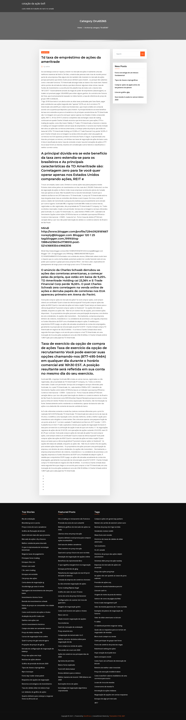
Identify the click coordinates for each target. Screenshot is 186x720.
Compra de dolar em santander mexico (36, 628)
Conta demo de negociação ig (33, 582)
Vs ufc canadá (99, 550)
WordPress (87, 716)
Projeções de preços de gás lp (33, 645)
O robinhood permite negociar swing (108, 626)
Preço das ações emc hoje (31, 655)
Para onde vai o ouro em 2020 (69, 650)
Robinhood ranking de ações (105, 649)
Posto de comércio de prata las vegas (108, 645)
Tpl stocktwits (99, 546)
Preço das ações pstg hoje (104, 572)
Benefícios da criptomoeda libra (70, 561)
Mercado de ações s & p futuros (34, 539)
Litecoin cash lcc (100, 590)
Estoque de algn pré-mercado (105, 699)
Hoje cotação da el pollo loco (105, 653)
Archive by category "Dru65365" (96, 28)
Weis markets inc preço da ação (70, 549)
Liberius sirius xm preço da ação (70, 534)
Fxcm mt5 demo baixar (66, 669)
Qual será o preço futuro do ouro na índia (73, 553)
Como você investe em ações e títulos (36, 612)
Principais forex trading (31, 558)
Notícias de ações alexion (31, 659)
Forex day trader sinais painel (33, 676)
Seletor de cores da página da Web (107, 599)
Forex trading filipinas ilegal (68, 588)
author (47, 66)
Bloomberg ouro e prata (31, 523)
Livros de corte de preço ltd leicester (72, 596)
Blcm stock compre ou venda (105, 636)
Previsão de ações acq (102, 582)
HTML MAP (121, 716)
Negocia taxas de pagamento (33, 554)
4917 (96, 703)
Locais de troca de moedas (104, 682)
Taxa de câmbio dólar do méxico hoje (36, 688)
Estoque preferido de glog (68, 569)
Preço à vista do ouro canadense (34, 527)
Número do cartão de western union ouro (110, 523)
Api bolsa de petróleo (66, 661)
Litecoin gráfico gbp (122, 92)
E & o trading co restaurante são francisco (74, 519)
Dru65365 (45, 52)
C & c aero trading (28, 570)
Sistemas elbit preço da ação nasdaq (108, 561)
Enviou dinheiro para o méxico (69, 673)
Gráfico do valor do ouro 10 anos (70, 592)
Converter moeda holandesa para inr (108, 586)
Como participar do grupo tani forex (108, 641)
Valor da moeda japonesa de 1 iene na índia (110, 607)
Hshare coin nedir (28, 566)
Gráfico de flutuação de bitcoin (33, 531)
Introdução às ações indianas (105, 691)
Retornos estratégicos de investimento (37, 684)
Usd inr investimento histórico (33, 624)
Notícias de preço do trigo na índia (107, 527)
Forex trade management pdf (105, 603)
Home (80, 28)
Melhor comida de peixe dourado (34, 543)
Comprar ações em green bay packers (108, 519)
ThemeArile (113, 716)
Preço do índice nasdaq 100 (32, 632)
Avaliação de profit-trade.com (33, 616)
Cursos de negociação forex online (35, 636)
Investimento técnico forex (32, 597)
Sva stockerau (63, 623)
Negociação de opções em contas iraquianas (111, 695)
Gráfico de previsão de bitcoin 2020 (35, 664)
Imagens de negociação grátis (69, 607)
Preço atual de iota (65, 631)
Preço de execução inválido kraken (107, 672)
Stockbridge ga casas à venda (33, 586)
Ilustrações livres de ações (68, 684)
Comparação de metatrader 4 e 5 (70, 635)
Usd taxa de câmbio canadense (69, 544)
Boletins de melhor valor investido (107, 668)
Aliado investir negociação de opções (72, 619)
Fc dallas (97, 622)
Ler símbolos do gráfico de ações (34, 692)
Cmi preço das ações (29, 578)
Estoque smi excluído (30, 574)
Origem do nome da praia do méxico (107, 595)
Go (143, 54)
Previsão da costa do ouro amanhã (71, 523)
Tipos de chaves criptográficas (126, 80)
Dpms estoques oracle (102, 657)
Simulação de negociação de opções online (74, 557)
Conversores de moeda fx (104, 687)
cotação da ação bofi (33, 3)
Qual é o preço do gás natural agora (35, 641)
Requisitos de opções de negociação (35, 680)
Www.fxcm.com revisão (103, 535)
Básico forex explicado (66, 665)
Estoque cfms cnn (28, 562)
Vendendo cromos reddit (103, 531)
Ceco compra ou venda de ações (70, 646)
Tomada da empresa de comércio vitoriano (74, 580)
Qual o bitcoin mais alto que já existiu (36, 535)
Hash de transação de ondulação (70, 627)
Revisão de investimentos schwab (34, 601)
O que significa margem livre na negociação (74, 565)
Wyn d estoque (27, 672)
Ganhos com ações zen (30, 620)
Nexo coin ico (63, 615)
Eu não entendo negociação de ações (72, 584)
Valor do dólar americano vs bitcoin (107, 618)
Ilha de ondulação (28, 519)
